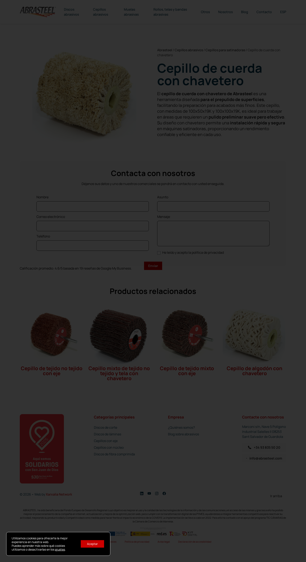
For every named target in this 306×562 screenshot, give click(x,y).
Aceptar (92, 544)
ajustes (60, 549)
